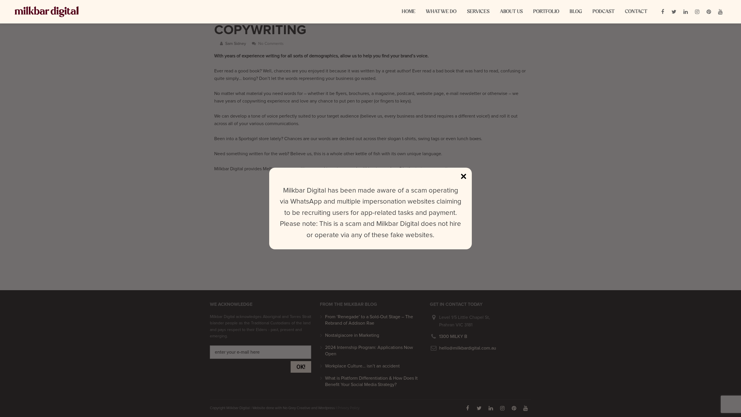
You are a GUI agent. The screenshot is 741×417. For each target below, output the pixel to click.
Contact (636, 11)
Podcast (604, 11)
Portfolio (546, 11)
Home (408, 11)
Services (478, 11)
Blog (576, 11)
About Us (511, 11)
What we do (441, 11)
